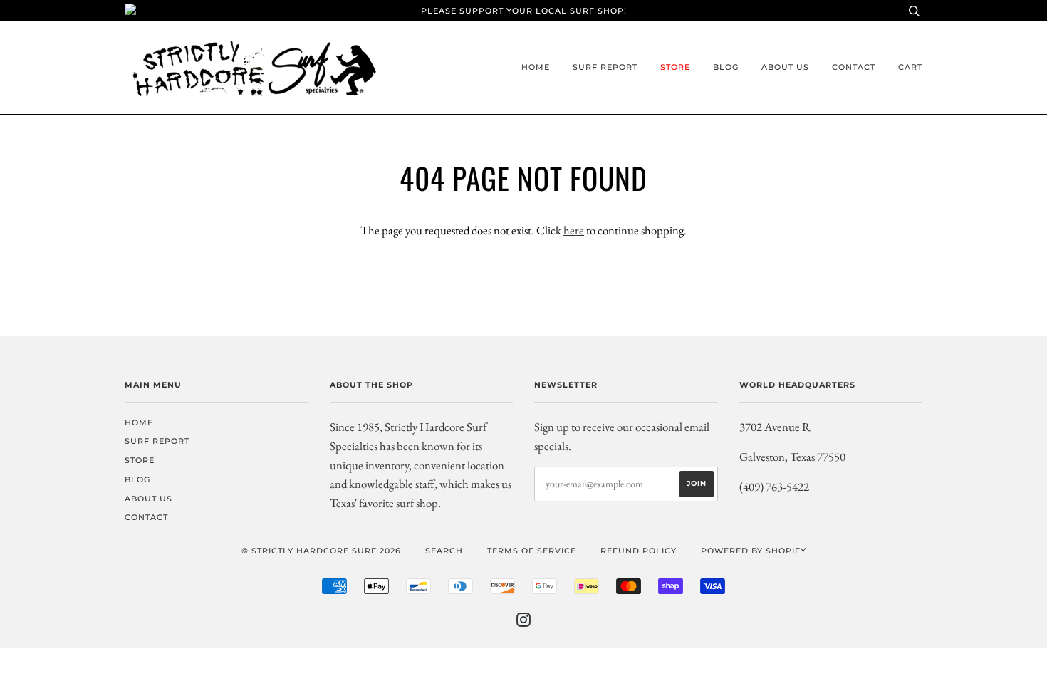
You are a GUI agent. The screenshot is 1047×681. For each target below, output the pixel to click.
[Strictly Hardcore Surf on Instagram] (523, 623)
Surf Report (605, 67)
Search (444, 551)
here (573, 230)
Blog (726, 67)
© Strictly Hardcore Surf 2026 (321, 551)
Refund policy (638, 551)
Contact (853, 67)
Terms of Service (531, 551)
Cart (910, 67)
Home (535, 67)
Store (675, 67)
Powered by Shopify (753, 551)
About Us (785, 67)
